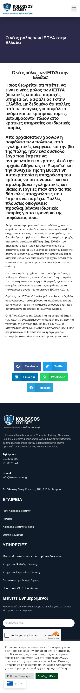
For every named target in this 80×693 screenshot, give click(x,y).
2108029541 (10, 463)
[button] (74, 8)
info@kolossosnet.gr (15, 477)
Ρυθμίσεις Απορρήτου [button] (19, 676)
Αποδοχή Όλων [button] (47, 676)
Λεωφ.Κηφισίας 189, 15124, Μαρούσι (40, 489)
